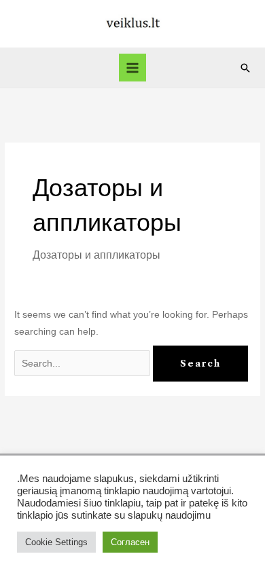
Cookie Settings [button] (56, 542)
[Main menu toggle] (133, 67)
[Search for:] (83, 363)
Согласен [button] (130, 542)
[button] (245, 68)
